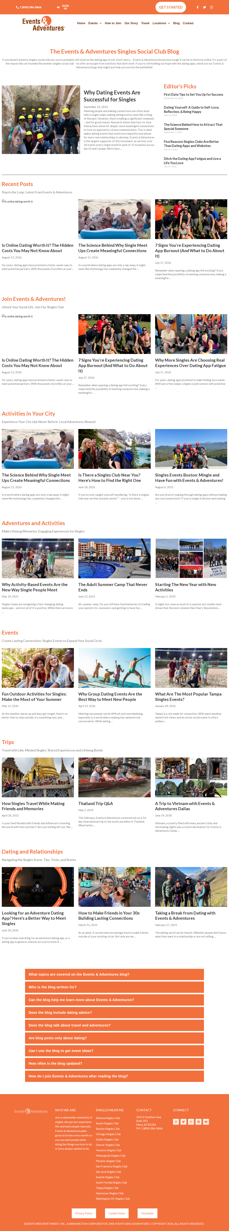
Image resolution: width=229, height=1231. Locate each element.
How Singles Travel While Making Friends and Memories (33, 806)
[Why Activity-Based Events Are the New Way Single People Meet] (38, 558)
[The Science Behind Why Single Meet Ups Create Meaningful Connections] (114, 219)
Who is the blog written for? (53, 987)
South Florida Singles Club (111, 1182)
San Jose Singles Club (108, 1171)
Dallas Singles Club (107, 1139)
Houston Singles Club (108, 1150)
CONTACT (144, 1110)
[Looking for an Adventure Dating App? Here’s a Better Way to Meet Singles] (38, 887)
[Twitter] (205, 7)
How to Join (113, 23)
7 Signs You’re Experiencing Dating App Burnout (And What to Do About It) (189, 250)
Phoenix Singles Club (108, 1161)
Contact (188, 23)
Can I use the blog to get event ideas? (61, 1051)
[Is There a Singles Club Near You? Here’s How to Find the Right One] (114, 449)
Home (81, 23)
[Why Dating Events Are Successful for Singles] (41, 119)
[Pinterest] (198, 1122)
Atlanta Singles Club (108, 1118)
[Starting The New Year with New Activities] (191, 558)
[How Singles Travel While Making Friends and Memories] (38, 777)
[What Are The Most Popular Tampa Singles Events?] (191, 668)
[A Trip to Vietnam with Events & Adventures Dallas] (191, 777)
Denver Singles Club (108, 1144)
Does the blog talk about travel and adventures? (70, 1025)
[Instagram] (212, 7)
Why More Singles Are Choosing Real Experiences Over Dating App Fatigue (190, 363)
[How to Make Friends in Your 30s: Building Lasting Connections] (114, 887)
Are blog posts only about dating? (58, 1038)
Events (93, 23)
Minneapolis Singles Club (111, 1155)
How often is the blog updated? (55, 1063)
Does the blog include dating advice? (60, 1013)
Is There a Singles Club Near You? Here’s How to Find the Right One (109, 477)
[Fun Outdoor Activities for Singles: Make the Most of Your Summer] (38, 668)
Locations (159, 23)
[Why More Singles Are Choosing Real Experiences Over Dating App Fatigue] (191, 334)
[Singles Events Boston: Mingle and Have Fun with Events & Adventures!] (191, 449)
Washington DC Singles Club (113, 1198)
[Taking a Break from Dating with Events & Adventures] (191, 887)
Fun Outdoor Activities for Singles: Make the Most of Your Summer (34, 696)
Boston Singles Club (108, 1128)
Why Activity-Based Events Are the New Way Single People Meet (35, 587)
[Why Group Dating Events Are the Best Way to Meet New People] (114, 668)
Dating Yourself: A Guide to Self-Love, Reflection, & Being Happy (191, 109)
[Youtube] (206, 1122)
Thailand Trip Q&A (95, 803)
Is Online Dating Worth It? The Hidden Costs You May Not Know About (37, 248)
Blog (176, 23)
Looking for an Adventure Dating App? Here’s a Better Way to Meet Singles (34, 918)
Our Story (131, 23)
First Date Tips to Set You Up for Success (193, 94)
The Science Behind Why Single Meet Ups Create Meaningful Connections (112, 248)
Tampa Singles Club (107, 1187)
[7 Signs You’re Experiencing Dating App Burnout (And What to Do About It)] (191, 219)
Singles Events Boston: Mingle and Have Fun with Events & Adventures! (189, 477)
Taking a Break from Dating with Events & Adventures (185, 915)
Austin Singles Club (107, 1123)
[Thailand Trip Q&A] (114, 777)
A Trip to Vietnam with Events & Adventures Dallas (185, 806)
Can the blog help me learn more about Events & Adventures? (81, 1000)
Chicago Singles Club (108, 1134)
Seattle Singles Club (108, 1177)
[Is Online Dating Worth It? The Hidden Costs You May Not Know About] (38, 219)
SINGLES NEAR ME (110, 1110)
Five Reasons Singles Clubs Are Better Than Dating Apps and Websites (191, 144)
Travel (145, 23)
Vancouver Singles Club (110, 1193)
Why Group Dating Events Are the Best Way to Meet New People (110, 696)
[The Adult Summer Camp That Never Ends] (114, 558)
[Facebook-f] (198, 7)
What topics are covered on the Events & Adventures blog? (79, 974)
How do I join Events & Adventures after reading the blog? (78, 1076)
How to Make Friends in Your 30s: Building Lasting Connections (109, 915)
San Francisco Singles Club (111, 1166)
